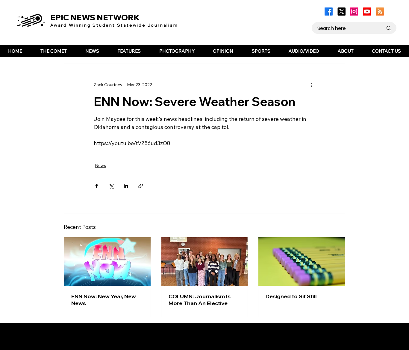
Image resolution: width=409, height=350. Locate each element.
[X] (341, 11)
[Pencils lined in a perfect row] (301, 261)
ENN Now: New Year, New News (103, 300)
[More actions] (311, 85)
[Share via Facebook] (96, 186)
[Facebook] (329, 11)
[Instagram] (354, 11)
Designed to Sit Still (291, 296)
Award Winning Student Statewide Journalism (114, 25)
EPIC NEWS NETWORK (95, 17)
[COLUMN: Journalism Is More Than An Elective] (204, 261)
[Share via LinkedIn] (126, 186)
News (100, 165)
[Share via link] (140, 186)
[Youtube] (367, 11)
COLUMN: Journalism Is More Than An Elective (200, 300)
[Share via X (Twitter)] (111, 186)
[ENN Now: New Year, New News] (107, 261)
